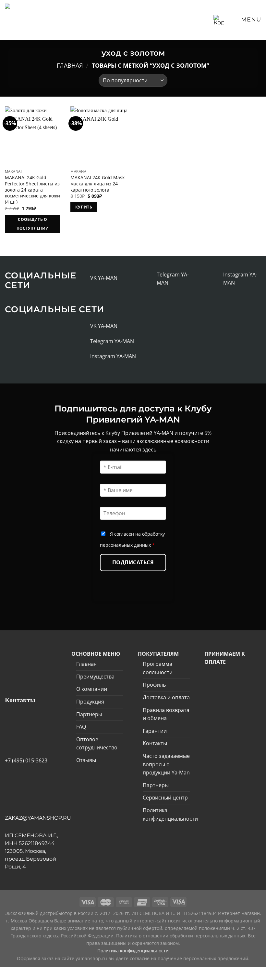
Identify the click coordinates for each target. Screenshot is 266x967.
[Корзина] (218, 20)
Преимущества (95, 676)
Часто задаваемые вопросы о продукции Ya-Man (166, 764)
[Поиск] (206, 19)
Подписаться (133, 562)
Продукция (90, 701)
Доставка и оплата (166, 697)
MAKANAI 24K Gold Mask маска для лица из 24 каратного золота (97, 184)
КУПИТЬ (83, 207)
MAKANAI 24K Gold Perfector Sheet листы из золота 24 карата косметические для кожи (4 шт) (32, 190)
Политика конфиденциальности (170, 814)
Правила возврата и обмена (166, 714)
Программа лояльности (158, 668)
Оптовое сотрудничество (96, 743)
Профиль (154, 684)
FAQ (81, 726)
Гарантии (155, 730)
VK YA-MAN (103, 277)
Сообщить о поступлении (33, 224)
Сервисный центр (165, 797)
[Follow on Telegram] (149, 279)
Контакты (155, 743)
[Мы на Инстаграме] (216, 279)
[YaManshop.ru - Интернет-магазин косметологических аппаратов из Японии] (30, 20)
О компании (91, 688)
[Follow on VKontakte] (83, 278)
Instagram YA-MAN (113, 356)
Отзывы (86, 760)
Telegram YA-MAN (112, 341)
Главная (70, 65)
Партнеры (89, 714)
